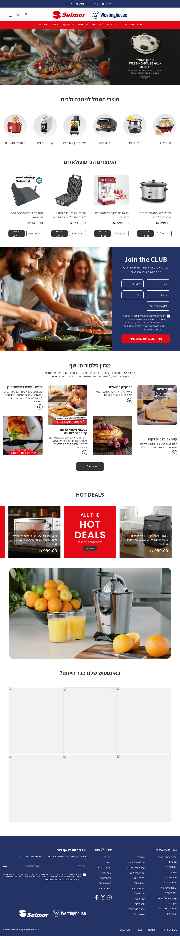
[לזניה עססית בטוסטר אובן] (40, 407)
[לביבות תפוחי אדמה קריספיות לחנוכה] (84, 452)
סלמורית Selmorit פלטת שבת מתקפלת (27, 215)
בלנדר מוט (171, 913)
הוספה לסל (163, 233)
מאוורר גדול (139, 914)
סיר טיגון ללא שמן (136, 872)
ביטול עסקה (106, 872)
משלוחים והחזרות (169, 929)
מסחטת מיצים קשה (167, 908)
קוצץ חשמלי (139, 898)
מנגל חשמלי (139, 893)
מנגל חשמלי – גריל (136, 862)
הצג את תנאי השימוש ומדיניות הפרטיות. (59, 879)
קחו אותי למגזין (90, 466)
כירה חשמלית (170, 892)
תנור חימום (139, 903)
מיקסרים (140, 857)
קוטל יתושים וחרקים (135, 867)
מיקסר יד (172, 903)
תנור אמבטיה (170, 877)
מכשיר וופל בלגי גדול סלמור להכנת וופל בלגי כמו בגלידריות (69, 215)
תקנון (109, 862)
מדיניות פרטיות (104, 867)
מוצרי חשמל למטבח (131, 24)
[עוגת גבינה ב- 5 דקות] (174, 452)
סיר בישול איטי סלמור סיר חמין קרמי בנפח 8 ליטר (155, 215)
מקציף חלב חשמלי (136, 909)
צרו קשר (151, 929)
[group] (90, 57)
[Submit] (5, 866)
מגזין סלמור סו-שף (73, 24)
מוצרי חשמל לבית (107, 24)
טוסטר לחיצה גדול (168, 887)
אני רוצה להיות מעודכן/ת (146, 338)
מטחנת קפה (139, 883)
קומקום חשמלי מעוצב (167, 898)
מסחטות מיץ (170, 866)
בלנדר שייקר (139, 877)
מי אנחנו (55, 24)
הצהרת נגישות (105, 883)
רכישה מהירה (145, 233)
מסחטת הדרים (169, 882)
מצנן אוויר (172, 872)
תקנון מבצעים (105, 888)
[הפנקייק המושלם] (129, 400)
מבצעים (90, 24)
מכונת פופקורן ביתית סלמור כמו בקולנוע (112, 215)
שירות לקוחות (105, 877)
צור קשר (42, 24)
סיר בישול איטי (138, 888)
